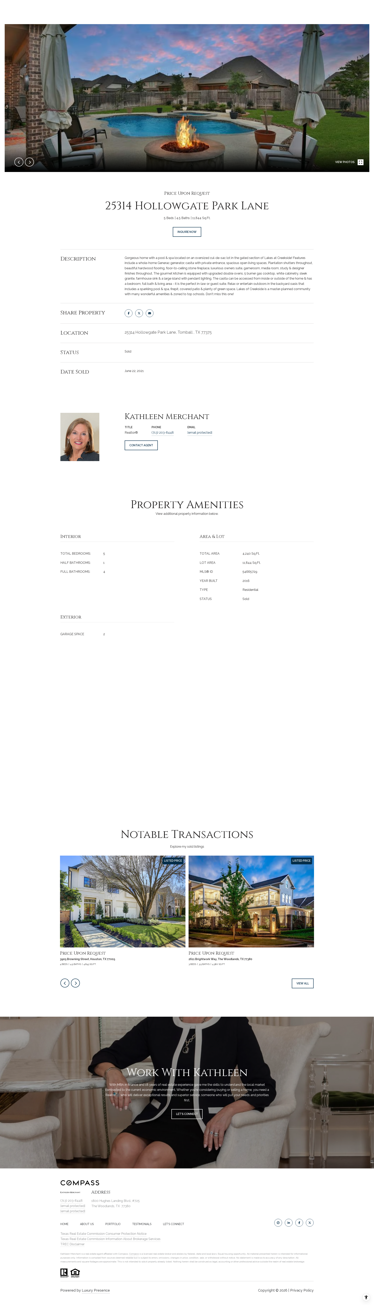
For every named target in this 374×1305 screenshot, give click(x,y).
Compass (134, 1253)
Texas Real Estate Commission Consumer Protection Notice (103, 1234)
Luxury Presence (96, 1290)
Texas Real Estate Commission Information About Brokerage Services (110, 1239)
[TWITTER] (310, 1223)
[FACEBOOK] (299, 1223)
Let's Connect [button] (187, 1114)
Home (64, 1224)
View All (302, 983)
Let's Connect (173, 1224)
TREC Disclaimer (72, 1244)
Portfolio (113, 1224)
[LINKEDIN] (289, 1223)
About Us (87, 1224)
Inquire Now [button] (187, 231)
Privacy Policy (302, 1290)
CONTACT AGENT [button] (141, 445)
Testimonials (141, 1224)
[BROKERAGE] (278, 1223)
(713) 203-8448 (163, 432)
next (29, 162)
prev (18, 162)
